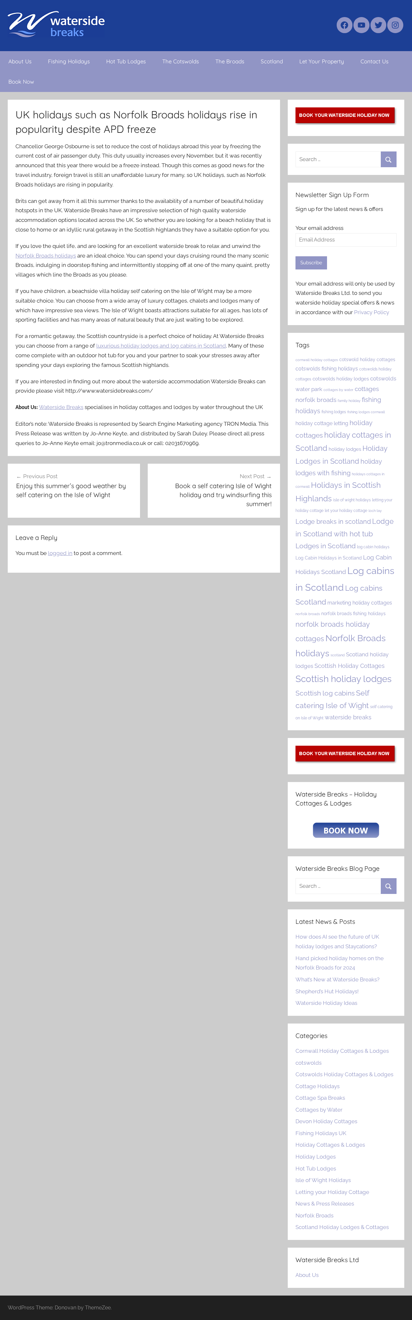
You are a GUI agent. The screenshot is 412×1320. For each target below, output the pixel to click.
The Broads (229, 61)
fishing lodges (334, 411)
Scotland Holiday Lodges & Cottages (342, 1227)
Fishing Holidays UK (320, 1133)
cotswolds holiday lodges (341, 378)
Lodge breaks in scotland (333, 521)
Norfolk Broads (314, 1215)
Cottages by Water (318, 1109)
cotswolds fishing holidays (326, 369)
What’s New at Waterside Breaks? (337, 979)
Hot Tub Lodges (126, 61)
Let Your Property (321, 61)
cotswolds (308, 1063)
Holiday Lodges (315, 1156)
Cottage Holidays (317, 1086)
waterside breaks (348, 717)
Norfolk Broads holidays (45, 255)
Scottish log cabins (325, 693)
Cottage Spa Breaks (320, 1098)
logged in (60, 553)
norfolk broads (307, 614)
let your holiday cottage (346, 510)
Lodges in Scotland (325, 546)
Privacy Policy (371, 312)
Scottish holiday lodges (343, 679)
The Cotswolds (180, 61)
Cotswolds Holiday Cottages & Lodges (344, 1074)
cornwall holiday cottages (316, 360)
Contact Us (374, 61)
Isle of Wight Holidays (323, 1180)
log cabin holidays (373, 546)
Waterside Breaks (61, 407)
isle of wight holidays (352, 499)
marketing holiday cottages (359, 603)
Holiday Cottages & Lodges (330, 1145)
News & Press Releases (324, 1203)
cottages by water (338, 390)
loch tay (375, 511)
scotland (338, 655)
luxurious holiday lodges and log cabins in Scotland (161, 345)
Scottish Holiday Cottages (349, 665)
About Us (20, 61)
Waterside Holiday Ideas (326, 1003)
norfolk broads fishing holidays (353, 613)
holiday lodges (345, 449)
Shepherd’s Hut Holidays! (327, 991)
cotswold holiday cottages (367, 359)
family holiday (349, 401)
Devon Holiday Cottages (326, 1121)
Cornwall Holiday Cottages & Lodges (342, 1051)
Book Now (21, 81)
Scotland (272, 61)
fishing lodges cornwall (366, 412)
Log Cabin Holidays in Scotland (328, 557)
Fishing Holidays (69, 61)
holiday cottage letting (321, 423)
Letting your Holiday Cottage (332, 1192)
